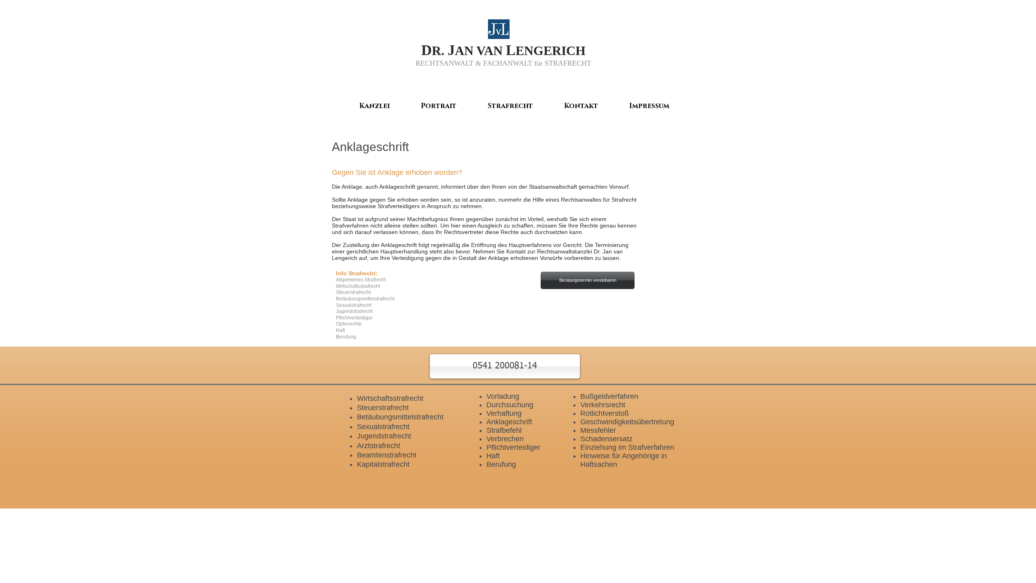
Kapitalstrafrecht (383, 464)
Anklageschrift (509, 422)
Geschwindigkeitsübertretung (627, 422)
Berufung (501, 464)
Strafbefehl (504, 430)
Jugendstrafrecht (384, 436)
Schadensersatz (606, 439)
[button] (505, 366)
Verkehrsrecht (602, 405)
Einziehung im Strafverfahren (627, 447)
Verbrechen (505, 439)
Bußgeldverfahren (609, 396)
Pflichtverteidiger (513, 447)
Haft (493, 456)
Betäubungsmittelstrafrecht (400, 417)
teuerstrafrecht (385, 408)
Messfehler (598, 430)
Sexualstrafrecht (383, 427)
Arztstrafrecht (378, 446)
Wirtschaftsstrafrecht (390, 398)
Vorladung (502, 396)
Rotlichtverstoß (604, 413)
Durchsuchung (509, 405)
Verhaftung (504, 413)
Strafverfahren (350, 225)
